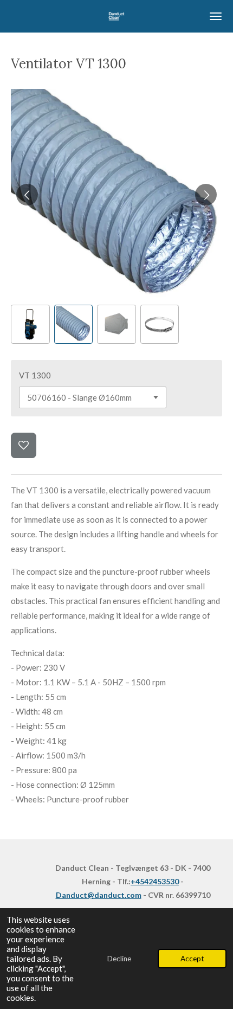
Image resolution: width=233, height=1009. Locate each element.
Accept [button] (192, 958)
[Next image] (206, 194)
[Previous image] (27, 194)
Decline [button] (119, 958)
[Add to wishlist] (23, 445)
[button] (30, 324)
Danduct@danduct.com (98, 894)
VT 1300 (35, 375)
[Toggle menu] (216, 16)
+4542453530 (155, 881)
